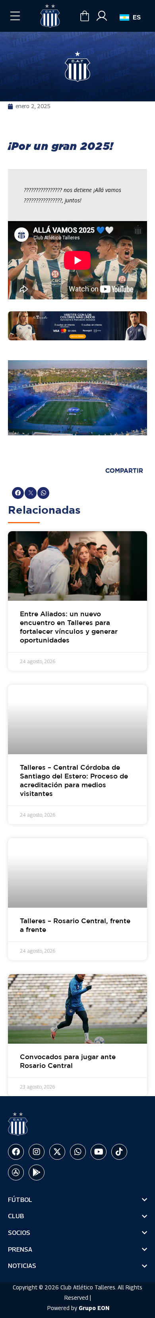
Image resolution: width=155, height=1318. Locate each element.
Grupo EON (94, 1307)
